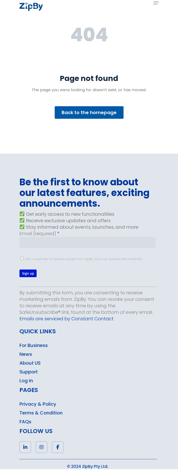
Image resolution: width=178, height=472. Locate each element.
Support (28, 372)
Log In (26, 380)
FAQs (25, 421)
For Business (33, 345)
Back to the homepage (89, 112)
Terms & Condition (41, 413)
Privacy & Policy (37, 404)
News (25, 354)
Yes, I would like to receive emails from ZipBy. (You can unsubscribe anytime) (83, 259)
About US (30, 363)
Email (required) (39, 233)
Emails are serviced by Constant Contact (66, 318)
